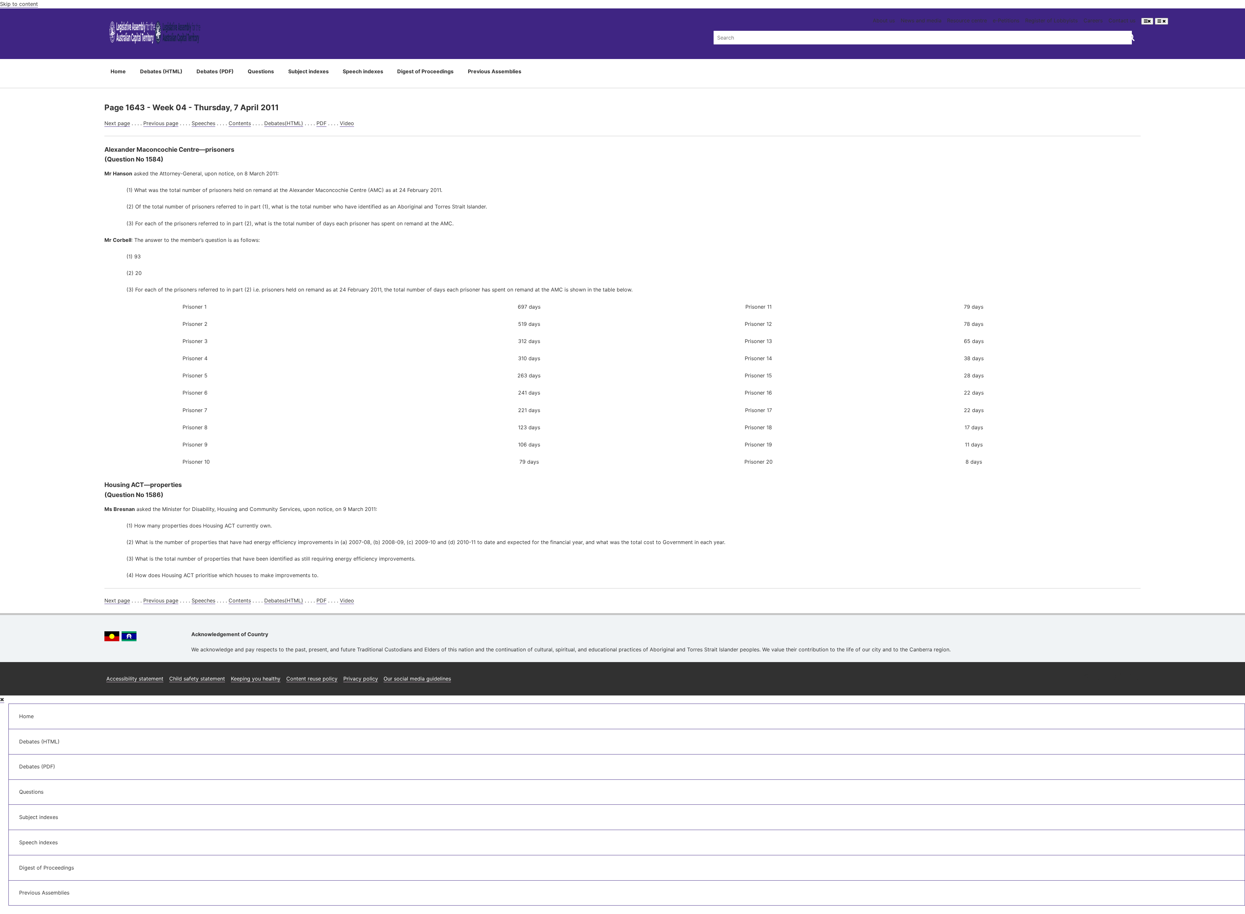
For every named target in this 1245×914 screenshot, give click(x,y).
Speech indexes (363, 71)
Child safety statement (197, 678)
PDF (321, 123)
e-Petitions (1006, 20)
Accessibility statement (134, 678)
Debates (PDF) (215, 71)
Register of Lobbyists (1051, 20)
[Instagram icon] (1086, 676)
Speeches (203, 123)
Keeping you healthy (255, 678)
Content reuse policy (312, 678)
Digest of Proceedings (425, 71)
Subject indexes (308, 71)
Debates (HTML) (161, 71)
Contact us (1122, 20)
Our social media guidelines (417, 678)
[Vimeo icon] (1133, 676)
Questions (261, 71)
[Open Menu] (1147, 21)
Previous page (160, 123)
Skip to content (19, 4)
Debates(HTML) (283, 123)
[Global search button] (1130, 37)
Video (347, 123)
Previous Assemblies (494, 71)
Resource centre (967, 20)
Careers (1093, 20)
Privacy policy (360, 678)
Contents (240, 123)
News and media (921, 20)
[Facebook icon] (1102, 676)
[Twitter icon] (1118, 676)
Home (118, 71)
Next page (117, 123)
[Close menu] (2, 699)
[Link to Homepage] (155, 34)
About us (884, 20)
